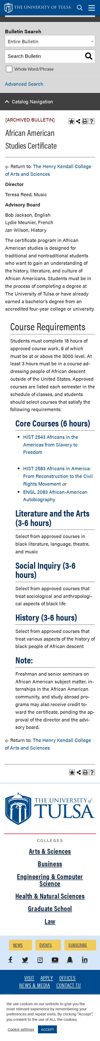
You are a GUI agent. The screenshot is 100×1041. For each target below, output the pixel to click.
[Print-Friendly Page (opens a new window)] (85, 121)
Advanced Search (24, 83)
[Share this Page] (78, 121)
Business (50, 863)
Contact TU (68, 985)
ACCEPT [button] (47, 1029)
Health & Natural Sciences (50, 896)
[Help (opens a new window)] (91, 121)
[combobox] (50, 41)
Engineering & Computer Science (50, 879)
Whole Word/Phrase (34, 69)
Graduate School (50, 908)
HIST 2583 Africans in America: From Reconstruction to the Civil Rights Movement (58, 476)
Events (45, 945)
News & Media (34, 985)
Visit (29, 978)
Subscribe (77, 945)
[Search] (88, 56)
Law (50, 921)
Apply (47, 978)
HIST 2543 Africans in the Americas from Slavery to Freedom (50, 444)
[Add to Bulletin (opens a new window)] (71, 121)
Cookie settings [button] (21, 1029)
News (18, 945)
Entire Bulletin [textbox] (23, 41)
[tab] (79, 8)
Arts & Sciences (50, 851)
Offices (67, 978)
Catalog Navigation (32, 101)
